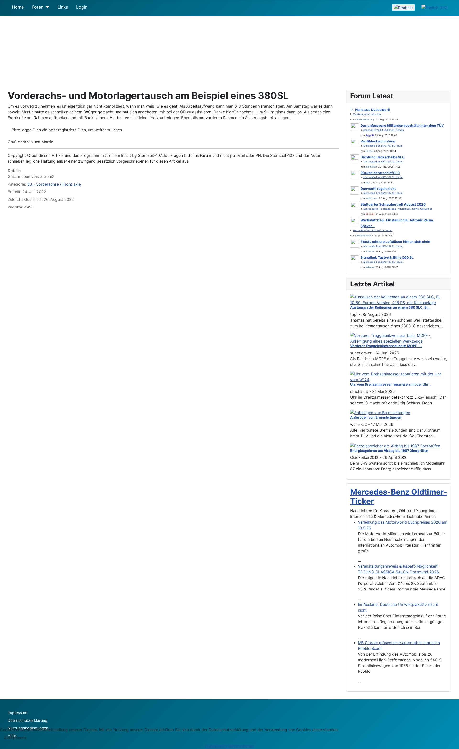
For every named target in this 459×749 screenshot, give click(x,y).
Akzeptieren (15, 737)
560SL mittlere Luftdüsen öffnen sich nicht (395, 242)
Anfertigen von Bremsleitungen (375, 417)
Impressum (17, 712)
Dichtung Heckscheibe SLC (383, 157)
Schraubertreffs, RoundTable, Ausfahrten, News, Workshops (397, 208)
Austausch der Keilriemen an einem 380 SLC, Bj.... (390, 307)
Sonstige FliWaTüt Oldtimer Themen (383, 129)
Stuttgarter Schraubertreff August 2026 (393, 204)
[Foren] (46, 7)
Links (63, 7)
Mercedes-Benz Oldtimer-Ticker (398, 496)
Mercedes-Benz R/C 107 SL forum (383, 145)
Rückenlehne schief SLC (380, 173)
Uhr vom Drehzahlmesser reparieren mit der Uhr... (390, 384)
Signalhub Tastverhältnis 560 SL (387, 257)
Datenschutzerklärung (27, 720)
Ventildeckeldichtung (378, 141)
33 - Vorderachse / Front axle (54, 184)
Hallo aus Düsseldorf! (372, 110)
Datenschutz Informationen (229, 746)
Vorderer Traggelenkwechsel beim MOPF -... (386, 346)
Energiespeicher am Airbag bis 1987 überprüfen (389, 450)
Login (81, 7)
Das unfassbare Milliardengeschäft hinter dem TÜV (402, 125)
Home (18, 7)
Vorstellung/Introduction (367, 114)
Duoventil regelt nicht (378, 188)
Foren (37, 7)
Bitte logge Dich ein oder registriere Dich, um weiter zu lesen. (67, 129)
